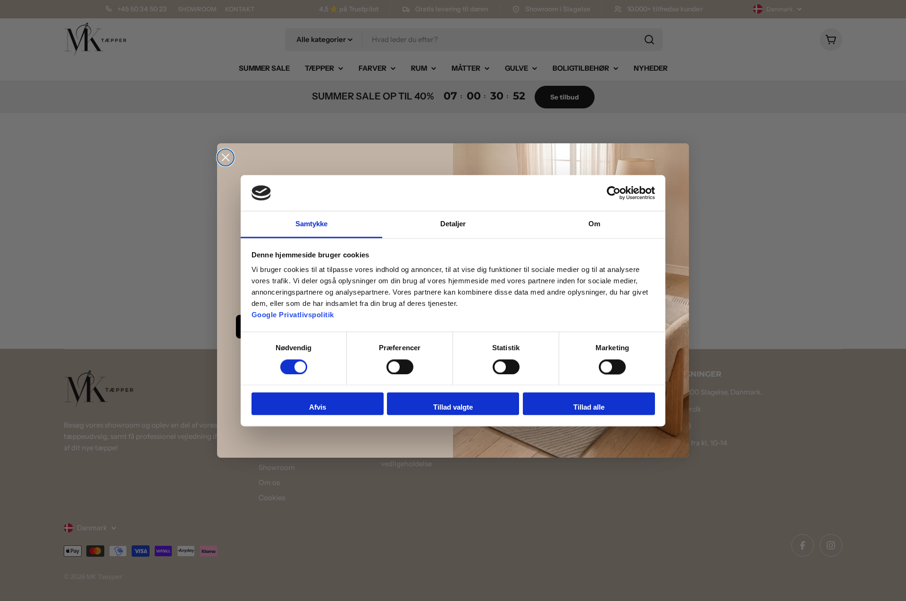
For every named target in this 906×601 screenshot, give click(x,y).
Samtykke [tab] (311, 224)
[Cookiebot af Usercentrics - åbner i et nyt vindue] (613, 193)
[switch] (399, 366)
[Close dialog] (225, 157)
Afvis (317, 407)
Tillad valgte (453, 407)
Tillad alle (588, 407)
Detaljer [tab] (453, 224)
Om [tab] (594, 224)
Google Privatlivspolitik (293, 315)
